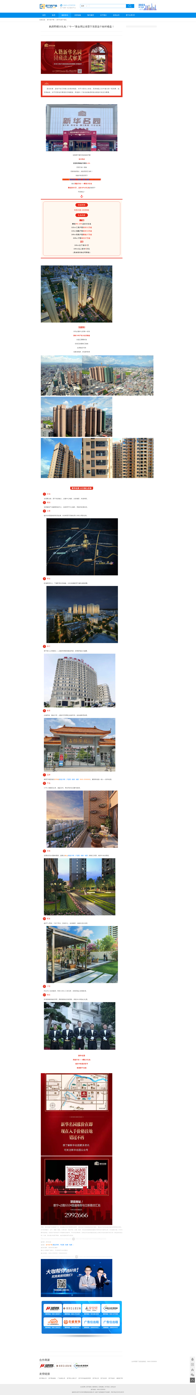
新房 (53, 15)
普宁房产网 (50, 20)
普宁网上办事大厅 (72, 1378)
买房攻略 (77, 15)
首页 (44, 15)
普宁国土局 (96, 1378)
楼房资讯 (94, 1387)
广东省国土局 (61, 1378)
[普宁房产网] (48, 6)
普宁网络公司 (43, 1378)
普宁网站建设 (52, 1378)
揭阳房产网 (119, 1378)
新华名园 (65, 179)
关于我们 (103, 15)
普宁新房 (88, 1387)
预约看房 (90, 15)
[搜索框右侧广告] (146, 2)
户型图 (79, 179)
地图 (87, 179)
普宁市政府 (112, 1378)
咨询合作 (116, 15)
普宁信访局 (104, 1378)
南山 (66, 855)
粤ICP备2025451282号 (117, 1392)
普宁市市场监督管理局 (85, 1378)
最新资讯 (65, 15)
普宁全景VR (130, 15)
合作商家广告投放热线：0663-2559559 (144, 1361)
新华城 (56, 779)
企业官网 (82, 1387)
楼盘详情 (73, 179)
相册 (83, 179)
